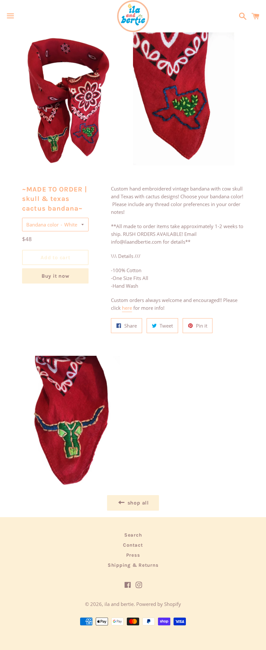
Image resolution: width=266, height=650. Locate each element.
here (127, 308)
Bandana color (42, 224)
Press (133, 555)
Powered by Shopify (158, 604)
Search (133, 535)
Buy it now (55, 276)
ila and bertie (119, 604)
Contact (133, 545)
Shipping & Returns (133, 565)
